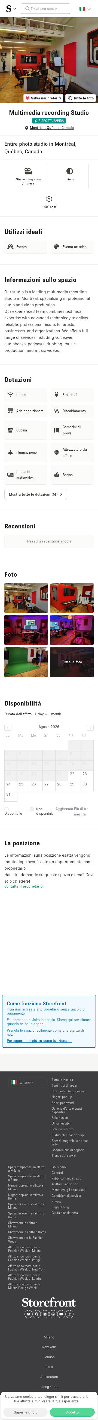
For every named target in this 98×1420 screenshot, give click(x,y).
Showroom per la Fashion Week (25, 1239)
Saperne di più (25, 1412)
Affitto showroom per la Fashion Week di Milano (24, 1248)
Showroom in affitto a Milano (22, 1224)
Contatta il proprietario (23, 886)
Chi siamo (59, 1167)
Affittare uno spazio (65, 1184)
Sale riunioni (60, 1117)
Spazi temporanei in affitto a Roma (26, 1177)
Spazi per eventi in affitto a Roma (26, 1214)
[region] (49, 949)
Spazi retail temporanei (68, 1091)
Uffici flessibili (61, 1123)
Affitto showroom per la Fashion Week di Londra (25, 1276)
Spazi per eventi (63, 1102)
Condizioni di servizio (66, 1195)
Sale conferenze (62, 1129)
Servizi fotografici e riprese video (70, 1142)
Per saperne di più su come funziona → (39, 1040)
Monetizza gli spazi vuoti (68, 1189)
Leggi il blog (60, 1207)
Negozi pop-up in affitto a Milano (25, 1187)
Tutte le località (62, 1079)
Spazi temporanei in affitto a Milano (26, 1168)
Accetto (72, 1412)
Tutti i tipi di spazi (64, 1085)
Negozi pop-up (62, 1097)
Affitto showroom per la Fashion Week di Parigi (24, 1258)
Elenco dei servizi (64, 1155)
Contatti (57, 1172)
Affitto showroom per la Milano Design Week (24, 1285)
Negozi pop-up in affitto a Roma (25, 1196)
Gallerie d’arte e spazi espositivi (67, 1110)
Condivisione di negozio (68, 1150)
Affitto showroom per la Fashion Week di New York (26, 1267)
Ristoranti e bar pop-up (68, 1135)
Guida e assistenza (65, 1212)
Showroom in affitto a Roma (27, 1232)
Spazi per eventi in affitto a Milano (26, 1205)
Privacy (56, 1201)
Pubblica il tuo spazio (66, 1178)
